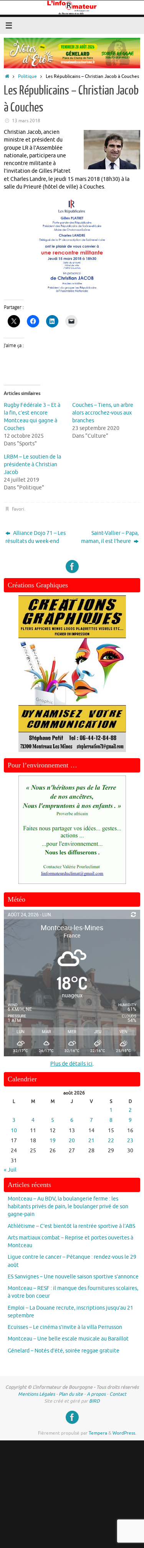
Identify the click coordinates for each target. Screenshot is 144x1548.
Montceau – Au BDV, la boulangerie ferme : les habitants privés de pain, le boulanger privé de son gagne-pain (68, 1207)
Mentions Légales (36, 1394)
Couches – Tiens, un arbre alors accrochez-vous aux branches (102, 413)
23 (130, 1140)
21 (91, 1140)
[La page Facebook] (72, 566)
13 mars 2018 (26, 121)
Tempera (98, 1433)
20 (72, 1140)
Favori (18, 509)
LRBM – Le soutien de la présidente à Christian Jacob (32, 465)
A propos (96, 1394)
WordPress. (124, 1433)
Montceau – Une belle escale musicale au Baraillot (68, 1339)
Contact (117, 1394)
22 (111, 1140)
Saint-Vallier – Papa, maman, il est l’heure (110, 537)
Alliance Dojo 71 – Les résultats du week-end (35, 537)
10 (14, 1130)
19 (53, 1140)
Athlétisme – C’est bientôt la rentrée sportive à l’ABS (71, 1226)
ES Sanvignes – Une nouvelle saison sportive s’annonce (73, 1276)
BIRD (94, 1401)
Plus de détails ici (71, 1064)
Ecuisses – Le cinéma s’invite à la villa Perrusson (65, 1327)
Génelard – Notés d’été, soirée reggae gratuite (63, 1350)
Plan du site (71, 1394)
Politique (27, 76)
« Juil (10, 1170)
